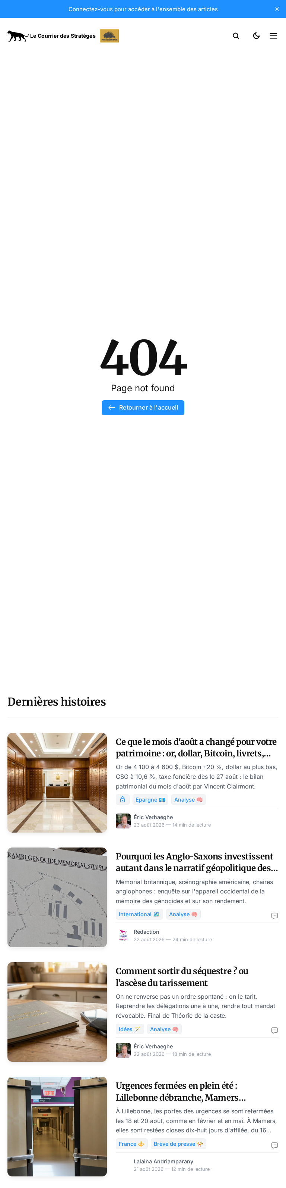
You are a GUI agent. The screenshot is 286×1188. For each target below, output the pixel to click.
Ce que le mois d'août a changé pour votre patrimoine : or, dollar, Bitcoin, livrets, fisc (196, 754)
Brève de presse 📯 (178, 1144)
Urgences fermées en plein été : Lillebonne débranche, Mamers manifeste (177, 1097)
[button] (236, 36)
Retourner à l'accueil (148, 407)
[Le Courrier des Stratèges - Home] (75, 35)
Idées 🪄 (130, 1029)
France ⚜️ (131, 1144)
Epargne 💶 (150, 799)
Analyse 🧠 (188, 799)
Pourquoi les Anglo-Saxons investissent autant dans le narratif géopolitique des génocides (194, 868)
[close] (277, 9)
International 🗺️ (139, 914)
